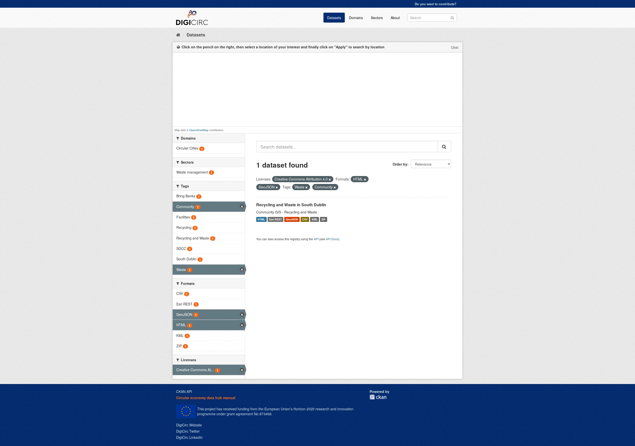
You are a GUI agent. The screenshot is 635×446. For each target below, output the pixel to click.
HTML (261, 219)
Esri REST (275, 219)
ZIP (323, 219)
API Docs (332, 239)
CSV (305, 219)
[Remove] (330, 179)
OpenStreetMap (198, 130)
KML (315, 219)
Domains (356, 17)
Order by (400, 164)
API (316, 239)
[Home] (178, 34)
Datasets (334, 17)
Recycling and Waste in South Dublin (291, 205)
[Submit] (452, 17)
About (395, 17)
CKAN (378, 397)
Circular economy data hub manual (205, 397)
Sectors (377, 17)
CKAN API (184, 391)
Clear (455, 47)
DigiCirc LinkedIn (189, 437)
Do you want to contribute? (435, 3)
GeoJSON (292, 219)
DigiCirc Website (189, 424)
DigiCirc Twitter (188, 431)
